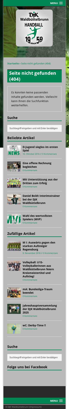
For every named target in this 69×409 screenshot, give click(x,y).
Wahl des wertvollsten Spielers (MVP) (37, 217)
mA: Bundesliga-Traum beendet (38, 290)
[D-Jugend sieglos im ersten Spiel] (14, 153)
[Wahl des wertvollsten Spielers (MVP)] (14, 222)
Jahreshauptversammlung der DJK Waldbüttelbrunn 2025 (40, 309)
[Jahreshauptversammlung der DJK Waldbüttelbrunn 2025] (14, 311)
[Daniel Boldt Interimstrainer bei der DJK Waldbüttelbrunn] (14, 202)
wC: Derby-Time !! (34, 325)
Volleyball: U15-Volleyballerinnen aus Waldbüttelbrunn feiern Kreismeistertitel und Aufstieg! (38, 269)
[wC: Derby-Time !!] (14, 331)
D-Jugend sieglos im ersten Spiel (40, 148)
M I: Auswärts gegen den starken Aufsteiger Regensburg (39, 246)
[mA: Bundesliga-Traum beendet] (14, 295)
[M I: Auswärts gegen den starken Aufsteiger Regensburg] (14, 248)
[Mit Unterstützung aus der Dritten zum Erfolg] (14, 186)
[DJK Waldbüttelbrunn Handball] (34, 32)
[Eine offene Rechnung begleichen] (14, 169)
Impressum (35, 406)
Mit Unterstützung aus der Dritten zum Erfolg (40, 181)
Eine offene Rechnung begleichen (37, 164)
